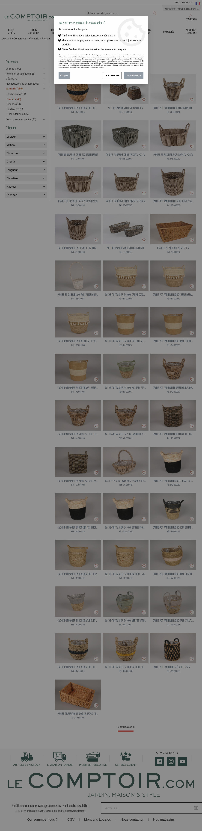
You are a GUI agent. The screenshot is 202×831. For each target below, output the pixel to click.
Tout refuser (113, 75)
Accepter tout (135, 75)
